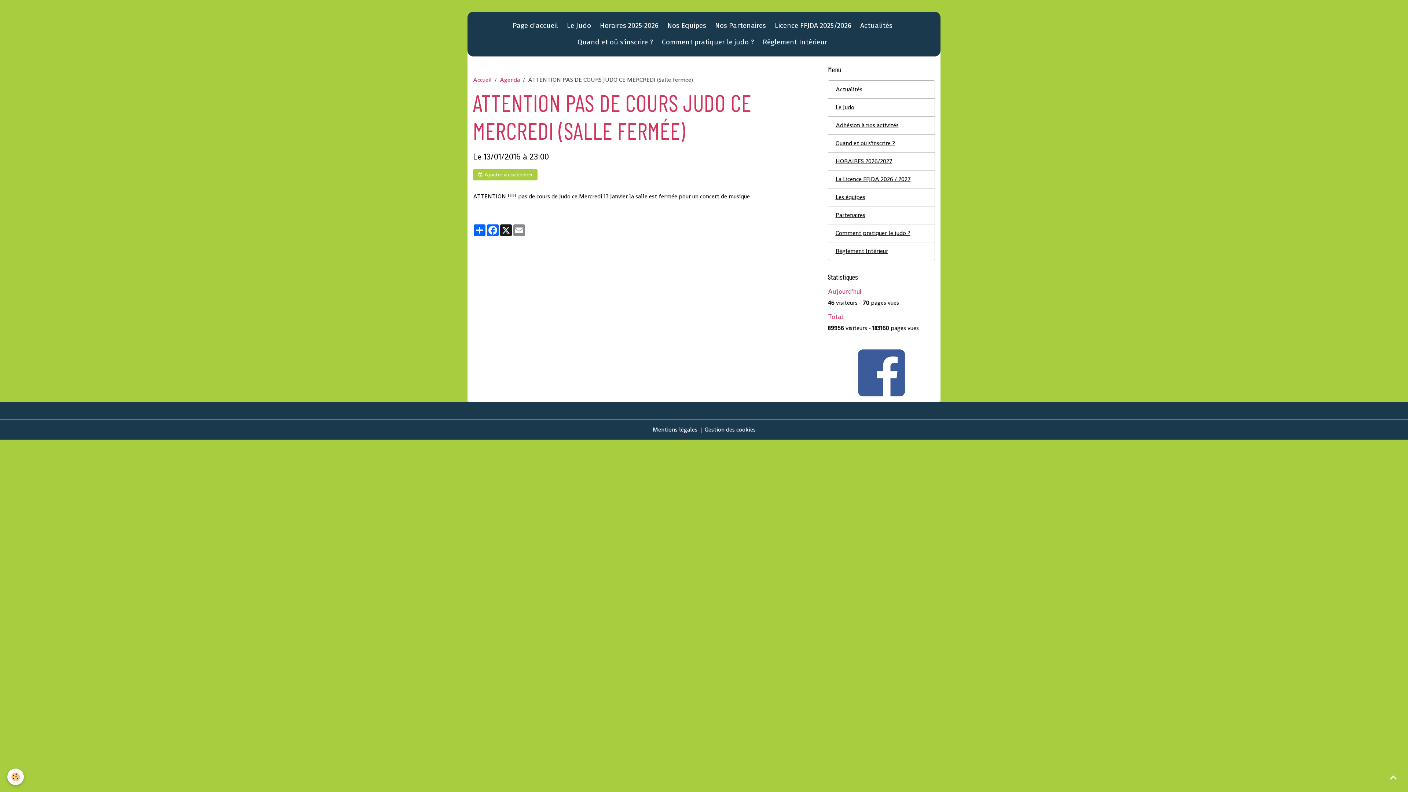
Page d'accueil (535, 25)
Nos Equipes (686, 25)
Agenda (510, 80)
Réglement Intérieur (795, 42)
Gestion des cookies (730, 429)
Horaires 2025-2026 (629, 25)
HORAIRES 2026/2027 (864, 161)
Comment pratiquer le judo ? (708, 42)
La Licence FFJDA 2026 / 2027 (873, 179)
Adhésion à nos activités (867, 125)
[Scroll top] (1393, 777)
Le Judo (579, 25)
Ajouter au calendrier (508, 174)
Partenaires (850, 215)
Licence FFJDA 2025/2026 (813, 25)
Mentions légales (675, 429)
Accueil (482, 80)
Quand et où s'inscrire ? (615, 42)
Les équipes (850, 197)
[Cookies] (15, 777)
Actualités (876, 25)
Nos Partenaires (740, 25)
